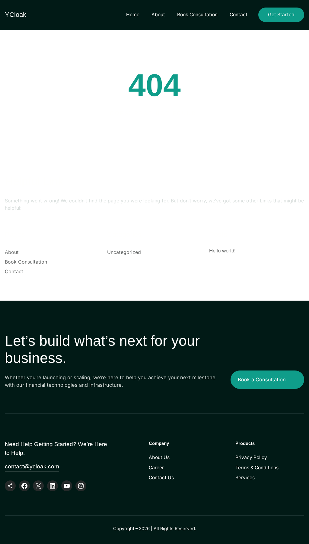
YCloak (15, 14)
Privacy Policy (251, 457)
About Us (159, 457)
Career (156, 468)
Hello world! (222, 251)
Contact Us (161, 477)
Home (132, 14)
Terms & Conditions (257, 468)
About (158, 14)
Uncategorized (124, 252)
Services (245, 477)
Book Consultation (197, 14)
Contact (238, 14)
